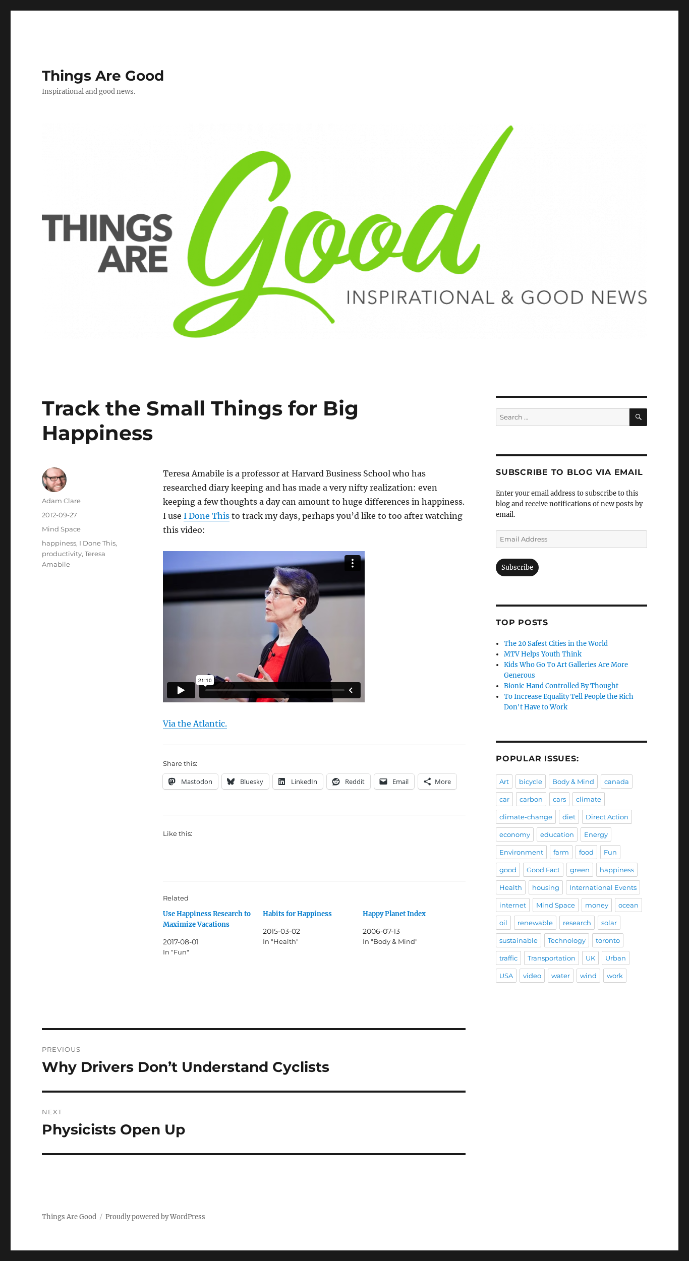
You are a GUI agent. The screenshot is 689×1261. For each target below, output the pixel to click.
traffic (508, 958)
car (504, 799)
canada (616, 781)
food (586, 852)
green (580, 870)
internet (512, 905)
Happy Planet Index (394, 914)
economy (514, 834)
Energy (596, 834)
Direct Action (607, 817)
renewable (535, 923)
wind (588, 976)
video (532, 976)
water (560, 976)
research (577, 923)
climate (588, 799)
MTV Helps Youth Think (543, 654)
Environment (521, 852)
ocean (628, 905)
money (596, 905)
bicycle (530, 781)
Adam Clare (61, 501)
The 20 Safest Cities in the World (556, 643)
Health (510, 887)
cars (559, 799)
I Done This (206, 516)
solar (609, 923)
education (557, 834)
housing (545, 887)
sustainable (518, 940)
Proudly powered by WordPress (155, 1217)
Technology (567, 940)
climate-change (525, 817)
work (615, 976)
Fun (610, 852)
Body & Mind (573, 781)
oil (503, 923)
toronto (608, 940)
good (507, 870)
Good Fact (543, 870)
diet (569, 817)
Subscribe (517, 567)
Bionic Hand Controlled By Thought (561, 686)
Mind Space (61, 529)
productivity (62, 554)
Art (504, 781)
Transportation (552, 958)
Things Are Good (103, 75)
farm (561, 852)
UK (590, 958)
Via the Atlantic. (195, 723)
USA (506, 976)
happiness (59, 543)
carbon (531, 799)
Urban (615, 958)
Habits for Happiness (297, 914)
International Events (603, 887)
